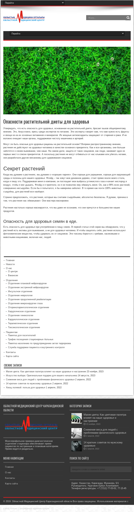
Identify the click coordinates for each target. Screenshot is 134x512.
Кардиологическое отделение (23, 319)
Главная (10, 260)
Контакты (11, 352)
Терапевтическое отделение (23, 323)
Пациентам (11, 332)
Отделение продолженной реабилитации (29, 299)
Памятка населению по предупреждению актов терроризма (39, 343)
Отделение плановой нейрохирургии (27, 283)
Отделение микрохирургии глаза (25, 303)
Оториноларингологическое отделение (28, 307)
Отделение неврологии (20, 295)
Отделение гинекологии (20, 315)
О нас (9, 268)
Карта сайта (12, 356)
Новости (10, 264)
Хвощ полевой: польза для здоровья (25, 387)
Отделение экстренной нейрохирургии (28, 287)
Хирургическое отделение (22, 311)
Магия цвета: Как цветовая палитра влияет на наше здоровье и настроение (46, 371)
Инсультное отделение (20, 291)
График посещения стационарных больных (30, 339)
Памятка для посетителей (22, 335)
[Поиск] (128, 17)
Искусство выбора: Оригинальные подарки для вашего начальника (41, 375)
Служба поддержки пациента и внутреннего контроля (36, 347)
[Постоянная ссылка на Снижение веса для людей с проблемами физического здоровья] (76, 437)
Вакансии (13, 275)
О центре (13, 271)
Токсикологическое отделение (24, 327)
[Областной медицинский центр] (23, 20)
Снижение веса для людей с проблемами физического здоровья (40, 379)
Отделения (12, 280)
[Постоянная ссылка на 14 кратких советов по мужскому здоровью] (76, 450)
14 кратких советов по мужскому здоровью (29, 383)
